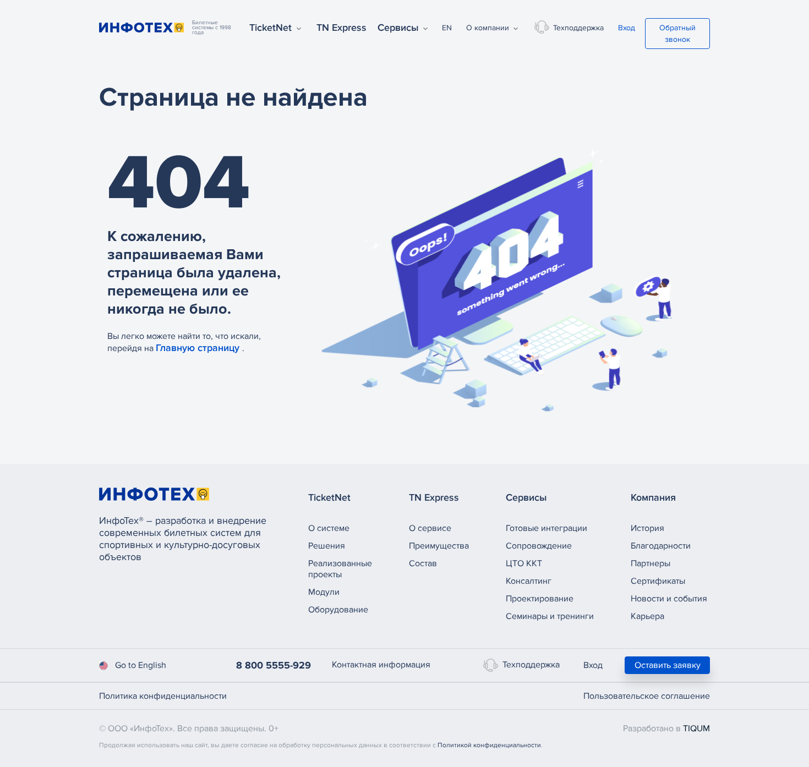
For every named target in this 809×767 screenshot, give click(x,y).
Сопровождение (539, 545)
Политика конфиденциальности (163, 696)
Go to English (140, 665)
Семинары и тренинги (550, 616)
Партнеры (650, 563)
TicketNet (270, 27)
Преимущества (439, 545)
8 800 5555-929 (273, 665)
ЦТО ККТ (524, 563)
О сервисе (430, 528)
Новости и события (669, 598)
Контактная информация (381, 664)
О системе (328, 528)
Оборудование (338, 609)
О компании (487, 27)
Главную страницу (199, 348)
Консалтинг (528, 581)
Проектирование (539, 598)
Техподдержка (578, 27)
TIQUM (696, 728)
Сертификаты (658, 581)
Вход (626, 27)
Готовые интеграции (546, 528)
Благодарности (661, 545)
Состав (423, 563)
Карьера (647, 616)
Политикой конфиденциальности (489, 745)
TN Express (341, 27)
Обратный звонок (677, 33)
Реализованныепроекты (340, 569)
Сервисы (398, 27)
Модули (324, 592)
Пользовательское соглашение (646, 696)
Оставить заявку (668, 665)
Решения (326, 545)
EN (447, 27)
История (647, 528)
